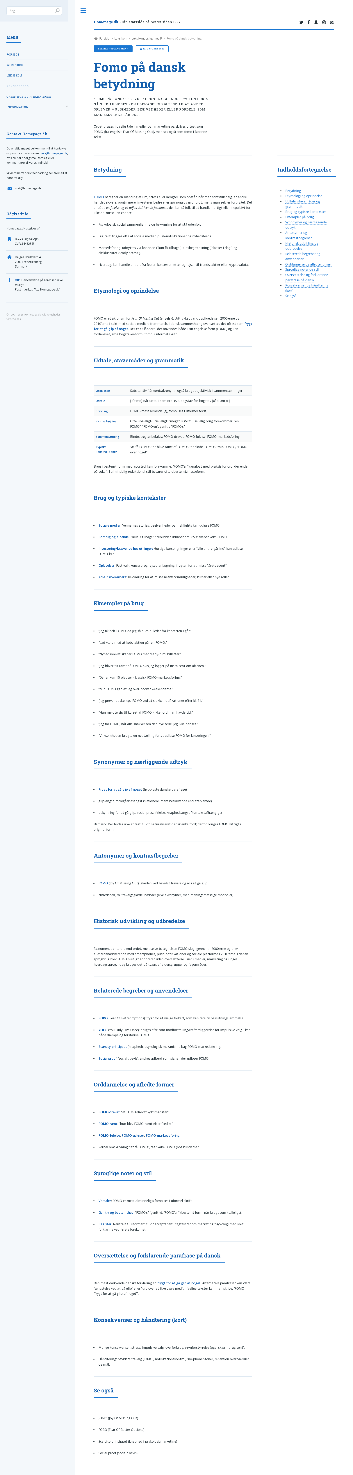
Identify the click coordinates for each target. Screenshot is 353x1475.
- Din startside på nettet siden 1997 (137, 22)
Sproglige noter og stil (302, 269)
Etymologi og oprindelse (303, 196)
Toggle (83, 11)
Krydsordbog (17, 86)
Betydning (293, 190)
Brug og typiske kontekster (305, 211)
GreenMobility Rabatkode (28, 96)
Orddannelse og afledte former (308, 264)
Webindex (14, 65)
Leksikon (120, 38)
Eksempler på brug (299, 217)
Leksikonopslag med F (147, 38)
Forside (104, 38)
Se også (291, 295)
